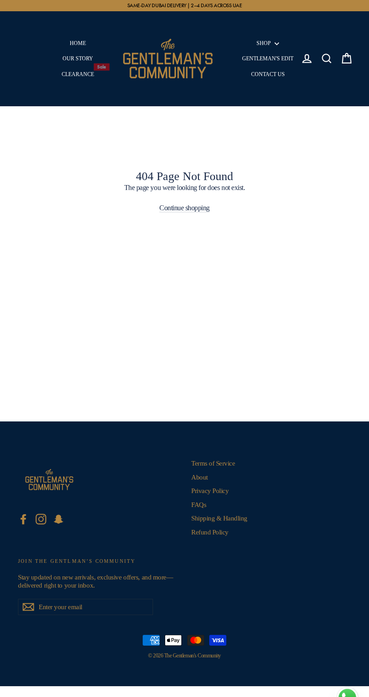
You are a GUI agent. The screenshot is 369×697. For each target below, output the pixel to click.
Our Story (78, 58)
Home (78, 43)
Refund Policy (210, 532)
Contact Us (268, 74)
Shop (264, 43)
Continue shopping (184, 208)
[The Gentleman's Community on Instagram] (41, 519)
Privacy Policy (210, 490)
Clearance (80, 72)
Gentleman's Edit (267, 58)
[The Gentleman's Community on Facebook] (23, 519)
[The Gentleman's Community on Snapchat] (58, 519)
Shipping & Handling (219, 518)
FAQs (198, 504)
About (199, 477)
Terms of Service (213, 463)
